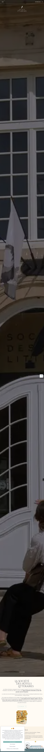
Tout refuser (12, 744)
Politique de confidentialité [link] (12, 748)
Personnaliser (12, 746)
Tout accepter (13, 741)
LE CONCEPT (21, 706)
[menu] (3, 1)
